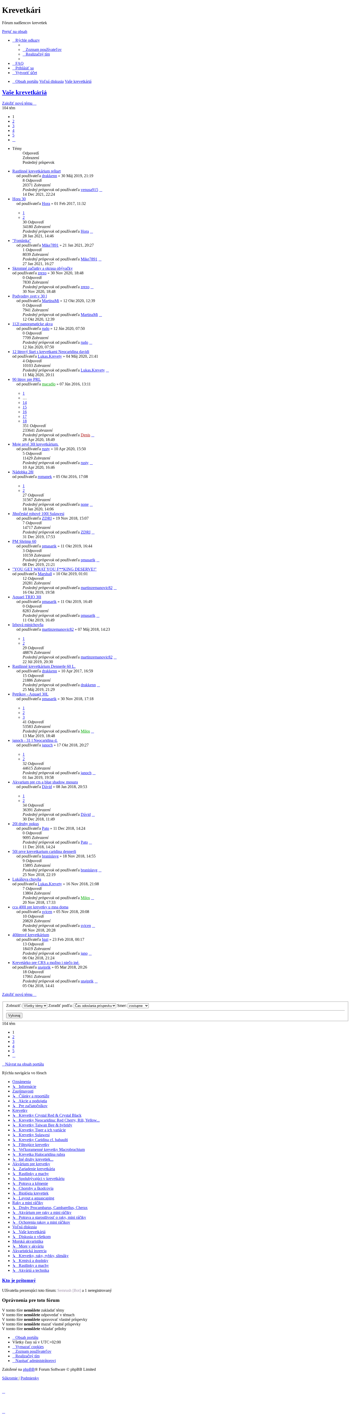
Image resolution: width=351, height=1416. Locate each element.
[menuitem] (42, 49)
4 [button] (13, 130)
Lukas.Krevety (50, 356)
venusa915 (89, 189)
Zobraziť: (14, 1005)
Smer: (122, 1005)
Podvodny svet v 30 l (29, 296)
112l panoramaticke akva (32, 324)
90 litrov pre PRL (26, 379)
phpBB (29, 1369)
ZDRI (47, 518)
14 (25, 402)
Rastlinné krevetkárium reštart (36, 171)
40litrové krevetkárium (30, 935)
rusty (46, 449)
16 (25, 412)
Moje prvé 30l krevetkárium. (35, 444)
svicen (47, 911)
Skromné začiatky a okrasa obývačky (42, 268)
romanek (45, 476)
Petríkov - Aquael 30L (30, 694)
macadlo (49, 384)
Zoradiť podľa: (61, 1005)
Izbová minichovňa (27, 625)
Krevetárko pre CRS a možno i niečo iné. (45, 962)
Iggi (45, 939)
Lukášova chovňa (26, 879)
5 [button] (13, 135)
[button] (13, 140)
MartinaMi (50, 301)
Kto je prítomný (19, 1280)
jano (84, 953)
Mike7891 (50, 245)
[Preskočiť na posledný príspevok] (100, 189)
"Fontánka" (21, 240)
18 (25, 421)
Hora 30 (19, 199)
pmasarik (49, 546)
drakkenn (49, 176)
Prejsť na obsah (14, 31)
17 (25, 416)
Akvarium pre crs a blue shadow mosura (45, 782)
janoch (47, 745)
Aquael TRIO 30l (26, 597)
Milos (85, 731)
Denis (85, 435)
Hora (46, 203)
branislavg (50, 856)
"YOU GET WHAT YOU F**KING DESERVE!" (54, 569)
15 (25, 407)
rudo (45, 328)
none (85, 504)
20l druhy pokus (25, 824)
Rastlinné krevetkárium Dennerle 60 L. (44, 666)
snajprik (44, 967)
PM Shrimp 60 (24, 541)
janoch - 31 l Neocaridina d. (35, 740)
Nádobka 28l (22, 472)
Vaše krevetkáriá (24, 92)
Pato (45, 828)
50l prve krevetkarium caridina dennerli (44, 851)
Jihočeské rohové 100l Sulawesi (38, 513)
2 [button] (13, 121)
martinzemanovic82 (97, 587)
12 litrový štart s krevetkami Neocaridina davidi (50, 351)
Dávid (47, 786)
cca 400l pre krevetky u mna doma (40, 907)
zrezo (42, 273)
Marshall (45, 574)
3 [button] (13, 126)
